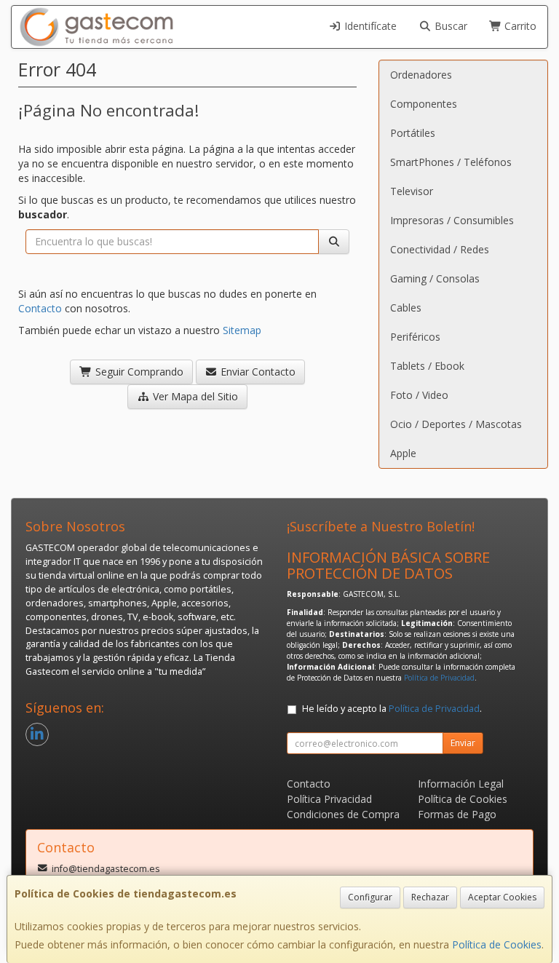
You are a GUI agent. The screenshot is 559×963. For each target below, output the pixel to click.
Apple (403, 453)
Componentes (423, 104)
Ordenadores (421, 75)
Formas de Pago (457, 814)
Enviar (463, 743)
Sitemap (242, 330)
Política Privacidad (329, 799)
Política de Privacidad (439, 678)
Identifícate (369, 26)
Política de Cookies (497, 944)
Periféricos (415, 337)
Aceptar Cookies (502, 897)
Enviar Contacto (257, 372)
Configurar (370, 897)
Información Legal (461, 783)
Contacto (40, 308)
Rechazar (430, 897)
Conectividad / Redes (439, 249)
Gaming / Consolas (435, 278)
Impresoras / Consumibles (452, 220)
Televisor (411, 191)
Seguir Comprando (137, 372)
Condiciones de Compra (343, 814)
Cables (405, 307)
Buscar (449, 26)
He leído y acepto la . (392, 708)
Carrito (518, 26)
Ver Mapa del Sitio (194, 396)
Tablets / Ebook (427, 366)
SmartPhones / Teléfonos (451, 162)
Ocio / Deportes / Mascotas (456, 424)
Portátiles (412, 133)
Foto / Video (419, 395)
